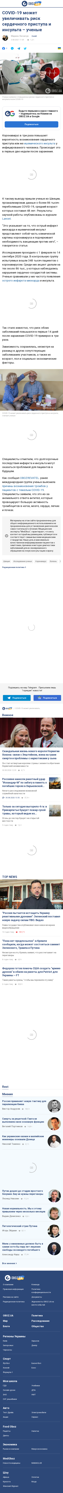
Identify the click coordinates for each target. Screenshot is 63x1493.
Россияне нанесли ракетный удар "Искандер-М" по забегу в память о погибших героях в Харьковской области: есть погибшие (24, 783)
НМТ (34, 1395)
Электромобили (39, 1412)
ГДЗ (4, 1386)
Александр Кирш (10, 1254)
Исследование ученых (22, 561)
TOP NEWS (9, 877)
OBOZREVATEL (29, 478)
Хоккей (6, 1368)
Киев (5, 1341)
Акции (5, 1417)
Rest (5, 1086)
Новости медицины (11, 1463)
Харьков (35, 1341)
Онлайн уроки (9, 1390)
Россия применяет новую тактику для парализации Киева (24, 1103)
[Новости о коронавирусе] (7, 709)
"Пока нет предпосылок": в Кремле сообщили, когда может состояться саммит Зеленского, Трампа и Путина (31, 944)
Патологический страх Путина (19, 1226)
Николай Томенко (11, 1144)
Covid (34, 36)
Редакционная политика (13, 567)
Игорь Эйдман (9, 1230)
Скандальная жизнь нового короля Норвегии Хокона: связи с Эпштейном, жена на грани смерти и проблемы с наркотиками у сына (30, 755)
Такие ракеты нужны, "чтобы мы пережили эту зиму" (27, 980)
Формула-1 (8, 1372)
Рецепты (7, 1431)
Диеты (6, 1435)
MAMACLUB (37, 1463)
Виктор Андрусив (11, 1109)
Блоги (6, 1326)
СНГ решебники (10, 1399)
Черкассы (7, 1350)
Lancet (6, 218)
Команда (35, 1284)
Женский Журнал (10, 1486)
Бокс (34, 1368)
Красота (7, 1482)
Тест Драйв (8, 1412)
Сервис (35, 1417)
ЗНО (5, 1395)
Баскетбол (36, 1363)
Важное (7, 715)
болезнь (53, 561)
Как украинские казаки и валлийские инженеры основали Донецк (23, 1138)
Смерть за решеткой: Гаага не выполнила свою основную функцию (23, 1120)
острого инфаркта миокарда (20, 280)
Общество (38, 1326)
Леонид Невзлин (10, 1198)
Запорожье (8, 1345)
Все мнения (8, 1263)
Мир (5, 1321)
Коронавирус (40, 561)
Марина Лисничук (20, 36)
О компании (8, 1284)
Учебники (36, 1386)
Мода (34, 1482)
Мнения (7, 1094)
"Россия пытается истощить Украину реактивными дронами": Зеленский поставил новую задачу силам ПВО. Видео (31, 916)
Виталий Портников (12, 1126)
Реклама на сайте (10, 1297)
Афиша (6, 1477)
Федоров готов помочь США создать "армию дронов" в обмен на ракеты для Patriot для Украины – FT (31, 972)
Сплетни (35, 1477)
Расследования (40, 1321)
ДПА (33, 1390)
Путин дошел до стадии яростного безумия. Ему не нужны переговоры (22, 1193)
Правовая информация (13, 1289)
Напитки (35, 1431)
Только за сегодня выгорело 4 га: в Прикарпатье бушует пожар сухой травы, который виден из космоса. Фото (24, 810)
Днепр (34, 1345)
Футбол (6, 1363)
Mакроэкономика (39, 1449)
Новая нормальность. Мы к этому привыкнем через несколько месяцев (23, 1210)
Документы (37, 1297)
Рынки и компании (11, 1449)
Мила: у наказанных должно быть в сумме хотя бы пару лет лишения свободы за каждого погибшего (22, 1246)
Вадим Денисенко (11, 1216)
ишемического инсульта (39, 143)
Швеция (6, 561)
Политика (37, 1315)
